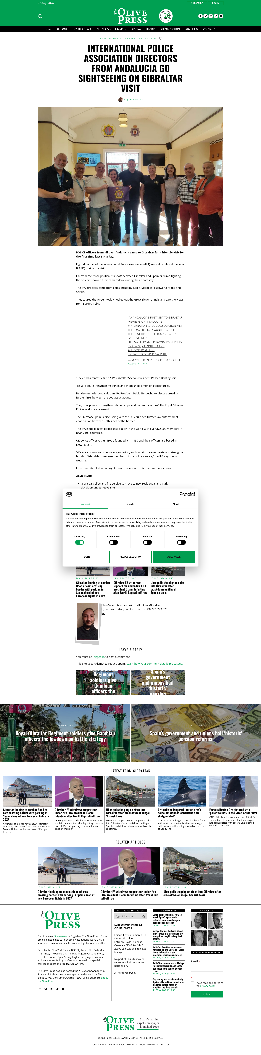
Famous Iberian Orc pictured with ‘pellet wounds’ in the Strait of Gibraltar (233, 811)
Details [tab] (130, 504)
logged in (99, 657)
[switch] (113, 542)
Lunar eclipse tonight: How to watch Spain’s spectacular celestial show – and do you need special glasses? (167, 918)
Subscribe (197, 3)
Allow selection (131, 557)
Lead (139, 38)
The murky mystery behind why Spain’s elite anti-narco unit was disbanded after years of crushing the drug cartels (168, 983)
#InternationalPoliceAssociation (152, 325)
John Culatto (135, 99)
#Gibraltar (143, 329)
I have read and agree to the (209, 984)
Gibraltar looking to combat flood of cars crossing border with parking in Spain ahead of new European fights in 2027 (93, 589)
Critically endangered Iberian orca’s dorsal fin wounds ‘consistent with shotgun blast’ (179, 813)
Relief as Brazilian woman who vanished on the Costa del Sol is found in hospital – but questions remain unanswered (168, 951)
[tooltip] (200, 16)
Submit (207, 994)
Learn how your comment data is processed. (154, 663)
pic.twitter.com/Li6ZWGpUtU (147, 354)
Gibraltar (129, 38)
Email (195, 961)
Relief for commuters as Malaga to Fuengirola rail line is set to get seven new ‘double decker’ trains (168, 967)
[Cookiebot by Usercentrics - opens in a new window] (182, 494)
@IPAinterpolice (153, 346)
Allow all (173, 557)
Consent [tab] (85, 504)
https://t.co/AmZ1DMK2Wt (145, 342)
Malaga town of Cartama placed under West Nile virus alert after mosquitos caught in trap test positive (168, 935)
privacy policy (207, 986)
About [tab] (175, 504)
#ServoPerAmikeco (141, 350)
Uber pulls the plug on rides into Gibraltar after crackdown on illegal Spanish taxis (167, 587)
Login (215, 3)
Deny (87, 557)
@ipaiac (135, 346)
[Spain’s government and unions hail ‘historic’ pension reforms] (158, 682)
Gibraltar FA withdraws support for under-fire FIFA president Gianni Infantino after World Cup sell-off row (130, 587)
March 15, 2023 (138, 364)
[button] (144, 916)
